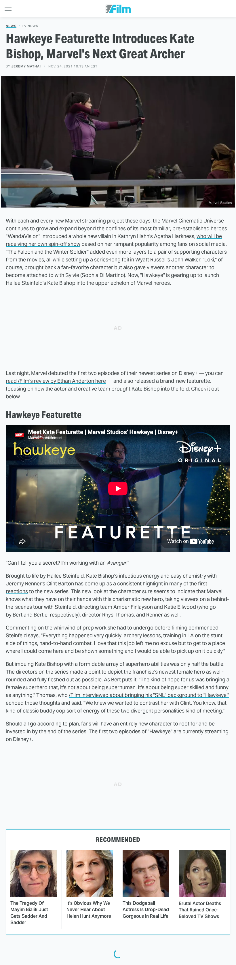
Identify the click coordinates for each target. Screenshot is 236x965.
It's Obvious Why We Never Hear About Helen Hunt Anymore (88, 909)
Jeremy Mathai (26, 66)
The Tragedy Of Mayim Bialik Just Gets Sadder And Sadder (29, 913)
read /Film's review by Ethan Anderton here (56, 381)
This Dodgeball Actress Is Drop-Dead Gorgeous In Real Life (146, 909)
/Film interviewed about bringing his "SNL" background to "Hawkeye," (149, 695)
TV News (30, 26)
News (11, 26)
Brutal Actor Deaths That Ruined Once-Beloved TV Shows (200, 909)
